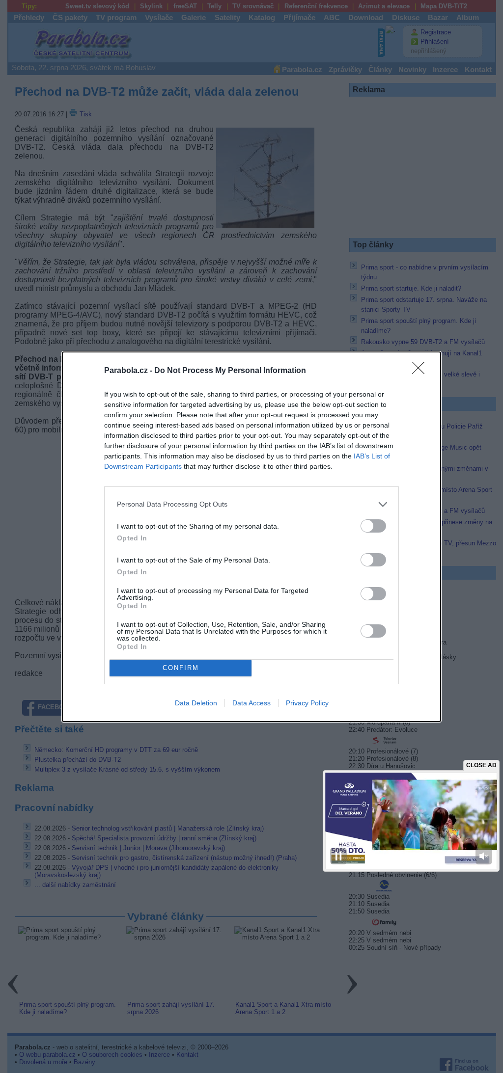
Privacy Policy (307, 703)
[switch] (373, 526)
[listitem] (251, 504)
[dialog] (251, 537)
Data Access (251, 703)
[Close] (421, 371)
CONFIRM (181, 667)
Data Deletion (196, 703)
